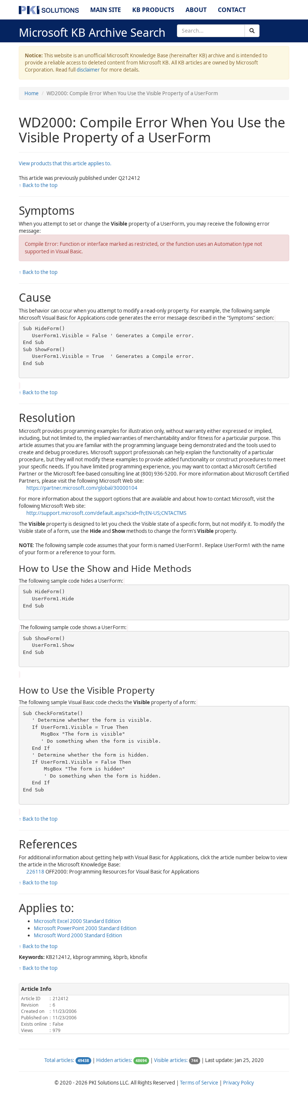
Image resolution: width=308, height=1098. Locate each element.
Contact (232, 10)
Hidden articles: (114, 1060)
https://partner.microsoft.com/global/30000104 (81, 488)
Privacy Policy (238, 1082)
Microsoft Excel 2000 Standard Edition (77, 921)
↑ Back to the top (38, 185)
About (196, 10)
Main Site (105, 10)
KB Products (153, 10)
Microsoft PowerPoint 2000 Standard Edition (85, 928)
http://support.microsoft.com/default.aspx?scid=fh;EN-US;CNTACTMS (106, 513)
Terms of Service (199, 1082)
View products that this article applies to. (65, 163)
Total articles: (59, 1060)
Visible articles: (171, 1060)
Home (31, 93)
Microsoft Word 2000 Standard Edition (78, 935)
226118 (35, 871)
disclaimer (88, 69)
